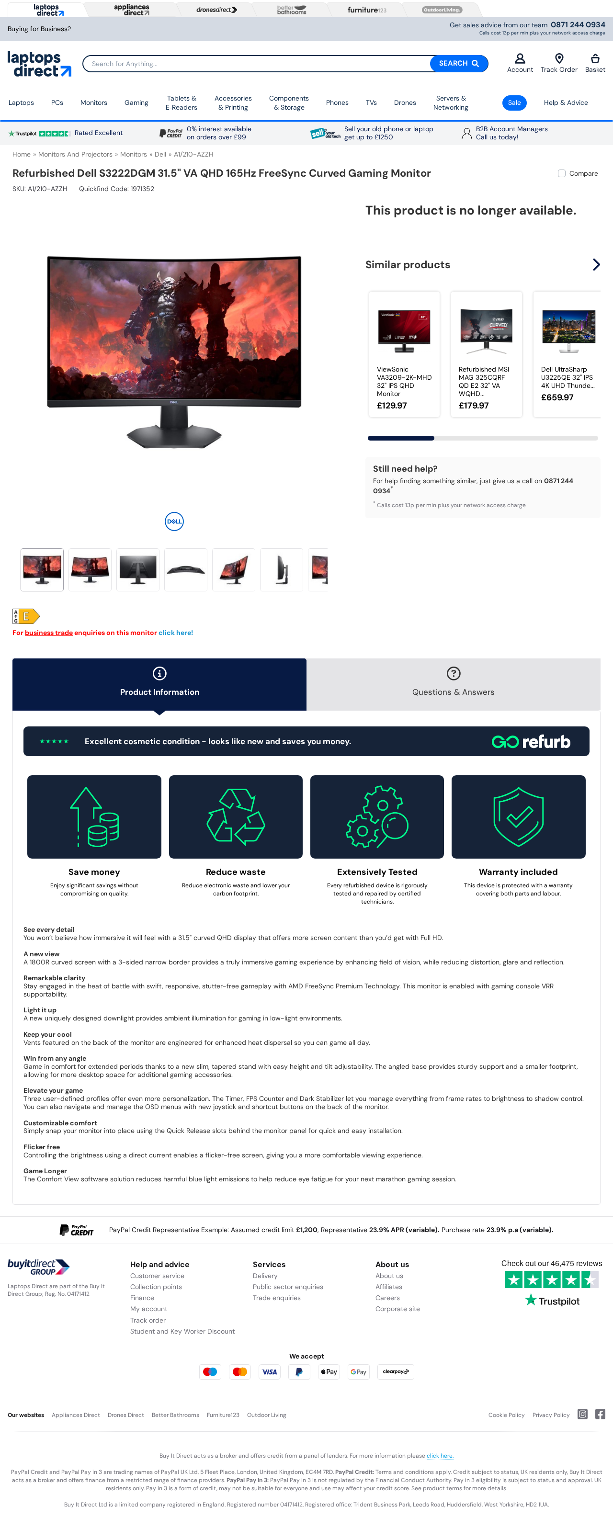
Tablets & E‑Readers (181, 103)
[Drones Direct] (214, 10)
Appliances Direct (76, 1415)
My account (148, 1308)
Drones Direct (126, 1415)
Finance (142, 1297)
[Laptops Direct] (47, 10)
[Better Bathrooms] (289, 9)
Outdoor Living (266, 1415)
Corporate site (397, 1308)
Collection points (156, 1286)
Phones (337, 102)
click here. (440, 1456)
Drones (405, 102)
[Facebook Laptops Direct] (596, 1418)
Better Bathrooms (175, 1415)
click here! (176, 632)
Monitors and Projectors (75, 154)
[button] (329, 346)
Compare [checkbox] (583, 173)
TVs (371, 102)
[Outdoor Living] (440, 10)
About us (389, 1275)
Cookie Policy (506, 1415)
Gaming (136, 102)
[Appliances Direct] (131, 9)
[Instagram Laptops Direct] (579, 1418)
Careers (387, 1297)
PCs (57, 102)
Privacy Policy (551, 1415)
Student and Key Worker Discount (182, 1331)
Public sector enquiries (288, 1286)
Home (21, 154)
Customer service (157, 1275)
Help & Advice (566, 102)
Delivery (265, 1275)
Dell (160, 154)
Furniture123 (223, 1415)
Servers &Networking (450, 103)
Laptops (21, 102)
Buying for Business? (39, 29)
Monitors (93, 102)
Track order (148, 1320)
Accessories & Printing (233, 103)
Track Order (559, 69)
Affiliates (388, 1286)
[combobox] (285, 63)
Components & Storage (289, 103)
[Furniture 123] (365, 9)
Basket (595, 69)
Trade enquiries (277, 1297)
